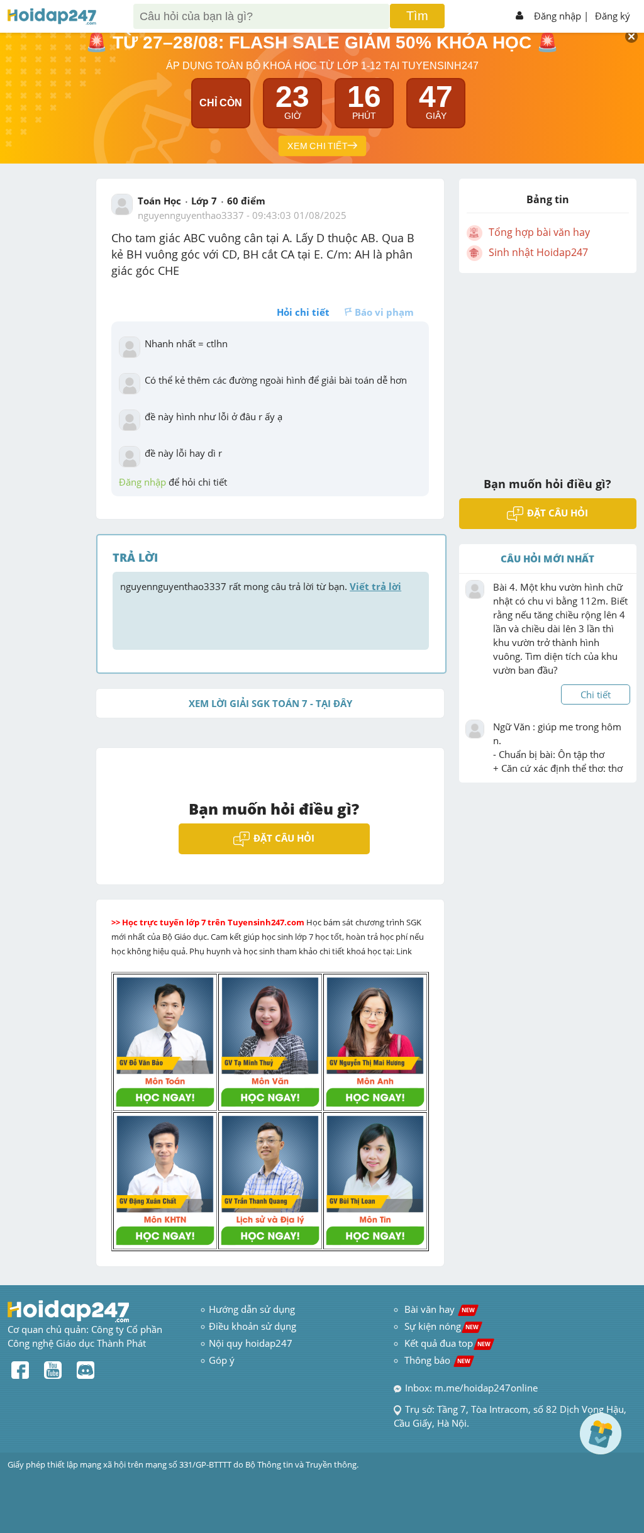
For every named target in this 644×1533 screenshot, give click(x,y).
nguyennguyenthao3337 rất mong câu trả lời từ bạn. (260, 586)
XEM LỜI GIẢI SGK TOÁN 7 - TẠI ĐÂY (270, 703)
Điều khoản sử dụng (252, 1326)
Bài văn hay (438, 1309)
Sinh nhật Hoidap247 (538, 252)
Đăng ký (612, 15)
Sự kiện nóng (441, 1326)
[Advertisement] (547, 366)
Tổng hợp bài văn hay (539, 232)
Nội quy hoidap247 (250, 1343)
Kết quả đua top (447, 1343)
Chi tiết (595, 694)
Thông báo (437, 1360)
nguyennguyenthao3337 (191, 215)
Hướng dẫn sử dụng (252, 1309)
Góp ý (222, 1360)
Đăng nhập (557, 15)
